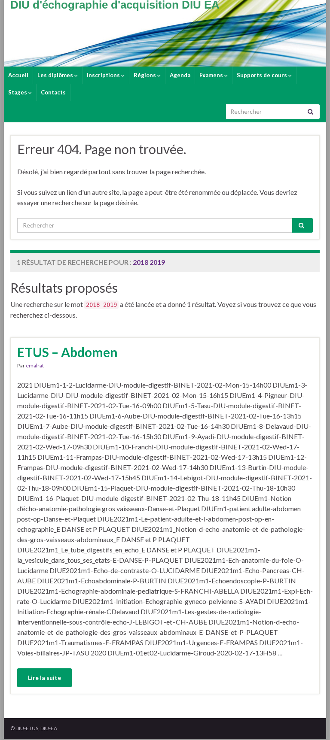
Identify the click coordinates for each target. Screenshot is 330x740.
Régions (145, 75)
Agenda (180, 75)
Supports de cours (262, 75)
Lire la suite (44, 677)
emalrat (35, 365)
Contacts (53, 92)
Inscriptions (104, 75)
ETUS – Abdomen (67, 352)
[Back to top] (310, 720)
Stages (18, 92)
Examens (211, 75)
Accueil (18, 75)
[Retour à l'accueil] (165, 33)
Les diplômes (55, 75)
